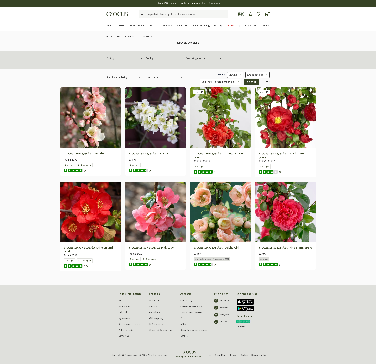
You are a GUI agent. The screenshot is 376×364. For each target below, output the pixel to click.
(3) (280, 171)
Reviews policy (258, 354)
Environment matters (191, 312)
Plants (110, 25)
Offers (230, 25)
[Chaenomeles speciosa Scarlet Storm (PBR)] (285, 117)
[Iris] (241, 14)
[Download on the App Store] (244, 302)
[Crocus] (117, 14)
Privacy (233, 354)
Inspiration (250, 25)
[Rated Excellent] (243, 321)
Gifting (218, 25)
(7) (150, 264)
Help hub (123, 312)
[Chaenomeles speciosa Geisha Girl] (220, 212)
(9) (215, 264)
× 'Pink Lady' (151, 247)
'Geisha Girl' (216, 247)
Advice (266, 25)
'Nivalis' (149, 153)
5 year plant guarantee (130, 323)
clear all (251, 81)
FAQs (121, 300)
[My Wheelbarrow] (267, 14)
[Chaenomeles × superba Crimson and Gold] (90, 212)
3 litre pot (199, 166)
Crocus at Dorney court (161, 329)
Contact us (123, 335)
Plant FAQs (124, 306)
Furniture (182, 25)
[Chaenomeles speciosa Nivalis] (155, 117)
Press (183, 318)
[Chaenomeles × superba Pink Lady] (155, 212)
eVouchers (154, 312)
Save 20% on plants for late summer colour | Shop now (188, 3)
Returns (153, 306)
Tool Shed (166, 25)
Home (109, 36)
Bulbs (122, 25)
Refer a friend (156, 323)
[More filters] (267, 58)
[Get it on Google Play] (244, 308)
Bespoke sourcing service (193, 329)
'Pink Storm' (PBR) (285, 247)
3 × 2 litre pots (84, 165)
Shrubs (131, 36)
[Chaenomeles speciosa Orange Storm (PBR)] (220, 117)
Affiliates (184, 323)
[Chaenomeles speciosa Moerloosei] (90, 117)
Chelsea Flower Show (191, 306)
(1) (215, 171)
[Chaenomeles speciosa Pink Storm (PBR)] (285, 212)
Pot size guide (125, 329)
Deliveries (154, 300)
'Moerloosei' (87, 153)
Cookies (244, 354)
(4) (150, 170)
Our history (186, 300)
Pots (153, 25)
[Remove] (240, 74)
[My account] (250, 14)
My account (124, 318)
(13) (86, 266)
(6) (85, 170)
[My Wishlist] (258, 14)
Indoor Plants (137, 25)
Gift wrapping (156, 318)
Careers (184, 335)
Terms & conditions (217, 354)
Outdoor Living (201, 25)
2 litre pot (69, 165)
